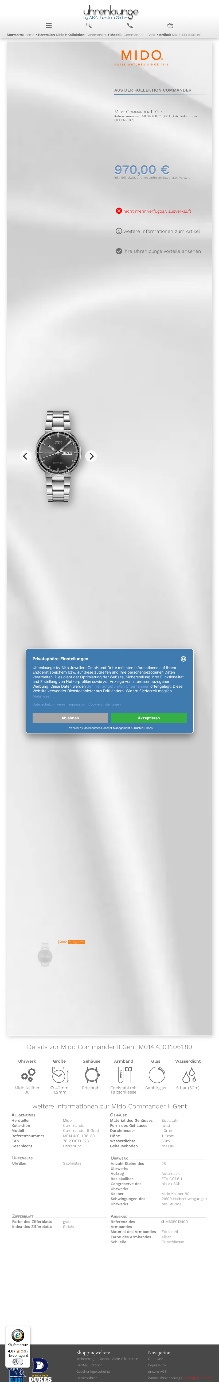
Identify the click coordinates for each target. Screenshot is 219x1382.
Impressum (157, 1365)
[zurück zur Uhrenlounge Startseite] (110, 12)
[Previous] (26, 456)
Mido (51, 35)
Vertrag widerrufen (198, 1378)
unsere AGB (157, 1371)
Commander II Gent (132, 35)
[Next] (91, 456)
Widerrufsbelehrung (164, 1378)
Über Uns (155, 1359)
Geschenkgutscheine (93, 1371)
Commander (87, 35)
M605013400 (176, 1221)
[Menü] (27, 1329)
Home (20, 35)
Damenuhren (86, 1378)
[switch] (18, 1362)
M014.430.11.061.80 (180, 35)
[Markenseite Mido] (141, 72)
